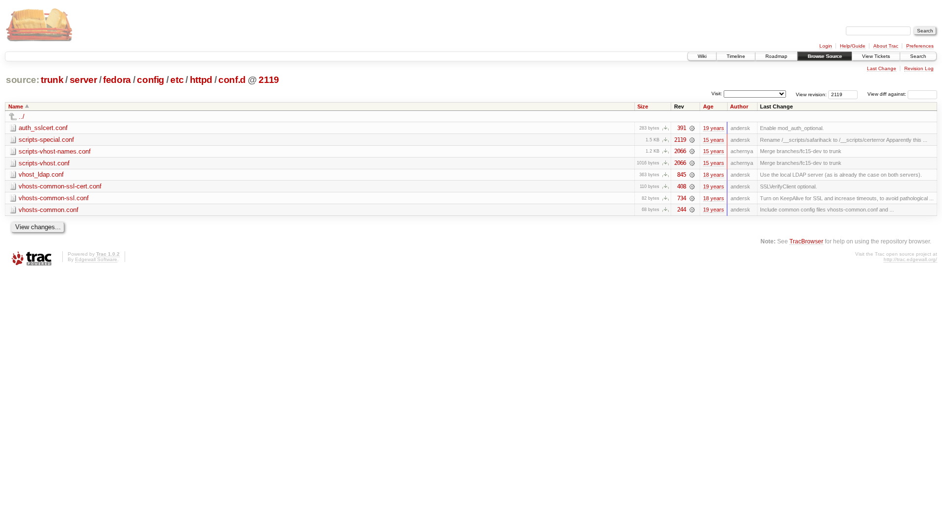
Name (15, 106)
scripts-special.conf (46, 139)
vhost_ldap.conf (41, 174)
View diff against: (887, 94)
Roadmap (776, 56)
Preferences (920, 46)
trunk (52, 80)
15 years (713, 140)
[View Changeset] (692, 128)
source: (22, 80)
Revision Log (919, 68)
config (150, 80)
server (83, 80)
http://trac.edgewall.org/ (910, 259)
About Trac (885, 46)
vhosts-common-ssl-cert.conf (60, 186)
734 (681, 198)
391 (681, 128)
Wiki (702, 56)
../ (22, 116)
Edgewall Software (96, 259)
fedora (117, 80)
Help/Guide (852, 46)
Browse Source (825, 56)
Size (642, 106)
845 (681, 174)
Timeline (736, 56)
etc (176, 80)
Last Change (881, 68)
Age (708, 106)
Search (918, 56)
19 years (713, 128)
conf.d (232, 80)
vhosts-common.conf (48, 209)
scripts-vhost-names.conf (55, 151)
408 (681, 186)
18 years (713, 175)
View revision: (811, 94)
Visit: (716, 93)
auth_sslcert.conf (43, 128)
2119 (269, 80)
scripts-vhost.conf (44, 163)
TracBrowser (806, 241)
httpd (201, 80)
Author (739, 106)
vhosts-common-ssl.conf (54, 198)
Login (825, 46)
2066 (680, 151)
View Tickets (876, 56)
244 (681, 209)
